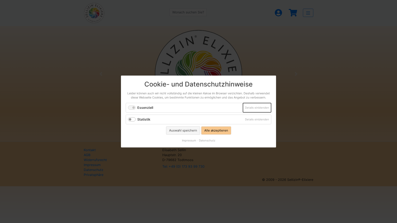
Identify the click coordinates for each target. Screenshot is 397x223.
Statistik (143, 119)
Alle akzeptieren (216, 130)
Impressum (189, 140)
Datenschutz (207, 140)
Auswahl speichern (183, 130)
